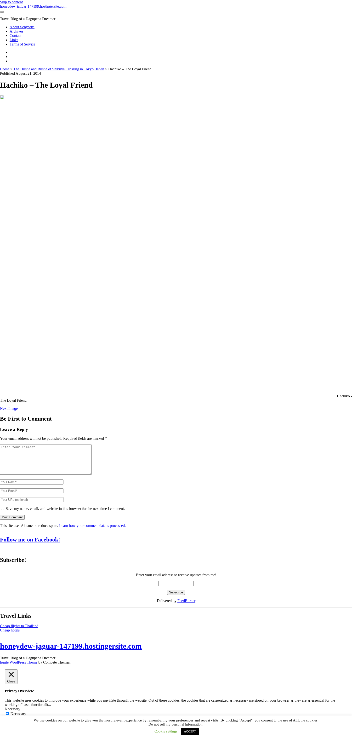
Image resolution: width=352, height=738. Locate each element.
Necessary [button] (12, 709)
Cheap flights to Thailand (19, 626)
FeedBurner (186, 601)
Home (4, 69)
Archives (16, 31)
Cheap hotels (10, 630)
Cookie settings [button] (165, 731)
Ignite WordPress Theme (18, 662)
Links (14, 40)
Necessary (18, 714)
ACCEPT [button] (190, 731)
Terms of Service (22, 44)
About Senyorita (22, 27)
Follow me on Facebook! (30, 539)
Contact (15, 36)
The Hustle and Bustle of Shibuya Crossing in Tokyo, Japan (58, 69)
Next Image (9, 408)
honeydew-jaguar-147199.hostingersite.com (33, 6)
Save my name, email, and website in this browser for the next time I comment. (65, 509)
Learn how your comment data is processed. (92, 526)
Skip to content (11, 2)
